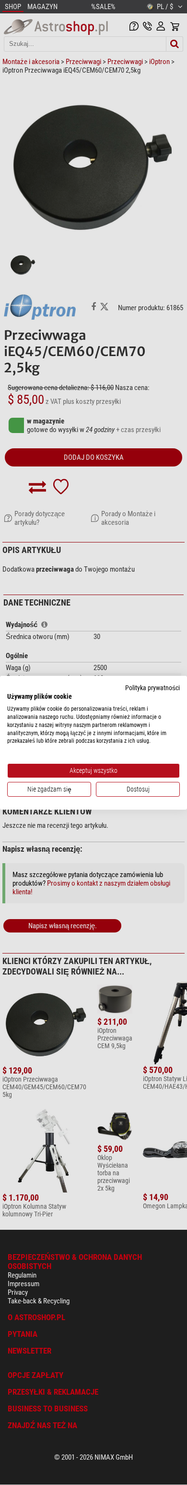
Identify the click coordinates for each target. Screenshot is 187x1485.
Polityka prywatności (152, 687)
